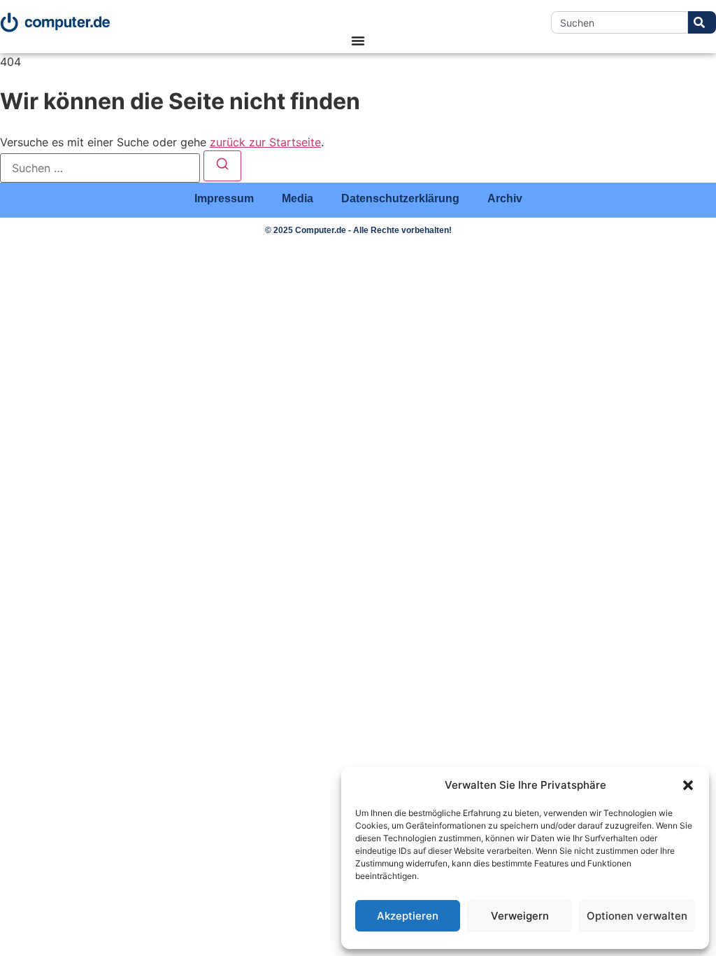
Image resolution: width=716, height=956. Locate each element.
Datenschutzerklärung (400, 198)
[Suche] (702, 22)
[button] (688, 785)
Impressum (224, 198)
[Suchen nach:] (100, 168)
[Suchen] (222, 165)
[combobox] (619, 22)
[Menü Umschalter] (358, 41)
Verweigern (520, 915)
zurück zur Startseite (265, 142)
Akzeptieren (407, 915)
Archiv (504, 198)
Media (297, 198)
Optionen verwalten (637, 915)
